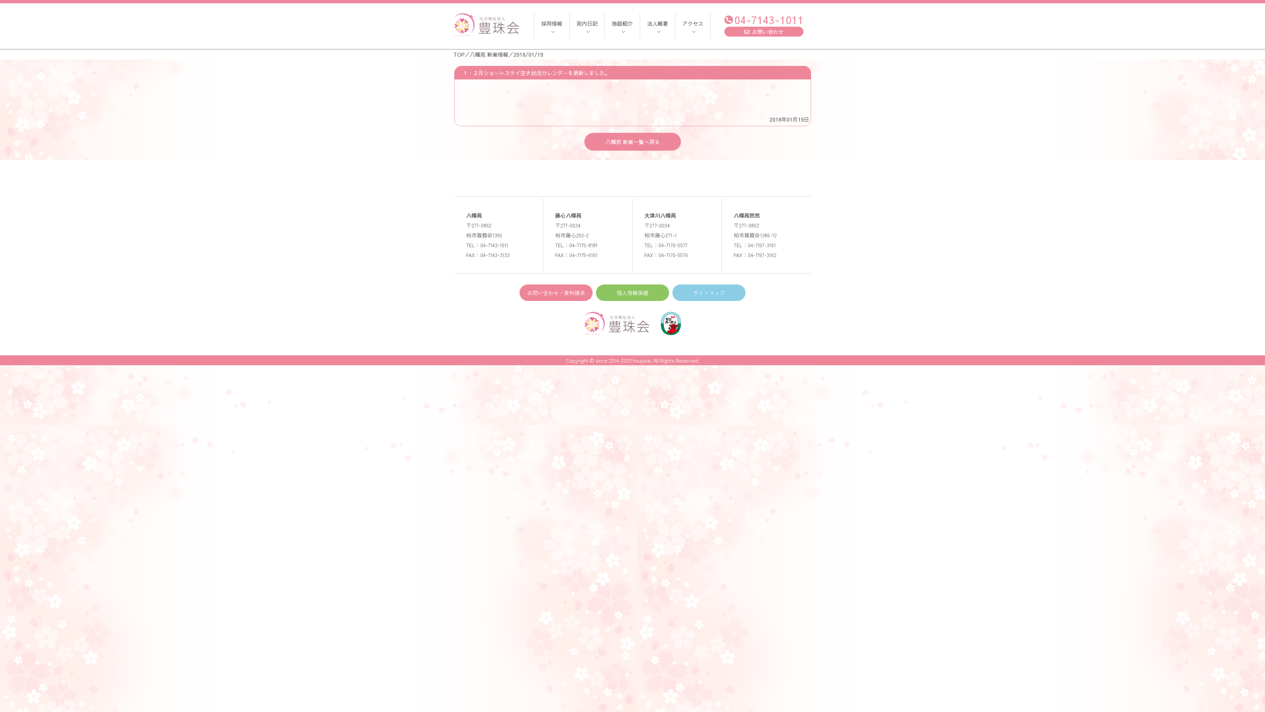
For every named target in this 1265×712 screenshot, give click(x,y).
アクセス (692, 23)
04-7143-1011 (768, 19)
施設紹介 (622, 23)
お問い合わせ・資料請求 (556, 293)
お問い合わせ (768, 31)
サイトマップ (709, 293)
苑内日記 (587, 23)
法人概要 (657, 23)
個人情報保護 (632, 293)
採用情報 (551, 23)
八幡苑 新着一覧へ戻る (632, 141)
